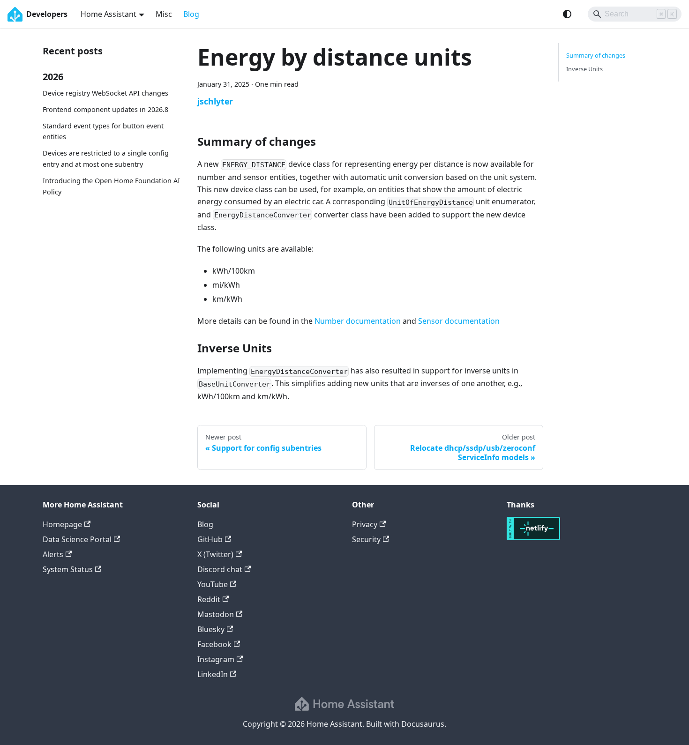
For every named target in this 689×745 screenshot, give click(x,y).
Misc (164, 14)
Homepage (62, 524)
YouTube (212, 584)
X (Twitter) (215, 554)
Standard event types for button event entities (103, 131)
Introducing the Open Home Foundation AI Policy (111, 186)
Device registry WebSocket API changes (105, 93)
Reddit (208, 599)
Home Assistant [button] (108, 14)
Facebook (214, 644)
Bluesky (211, 629)
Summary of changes (595, 55)
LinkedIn (212, 674)
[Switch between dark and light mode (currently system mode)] (567, 14)
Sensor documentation (459, 321)
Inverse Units (584, 69)
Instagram (215, 659)
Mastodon (215, 614)
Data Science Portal (77, 539)
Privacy (364, 524)
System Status (68, 569)
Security (366, 539)
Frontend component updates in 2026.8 (105, 109)
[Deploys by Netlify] (533, 537)
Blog (191, 14)
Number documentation (358, 321)
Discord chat (219, 569)
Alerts (53, 554)
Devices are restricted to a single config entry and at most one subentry (106, 159)
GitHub (210, 539)
